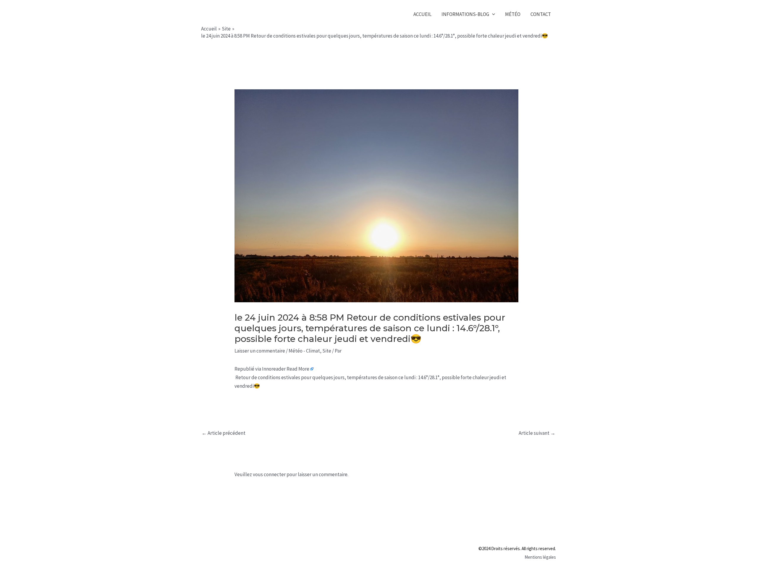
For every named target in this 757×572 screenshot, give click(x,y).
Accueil (422, 14)
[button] (492, 14)
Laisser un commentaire (259, 351)
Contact (540, 14)
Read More (298, 369)
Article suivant (537, 433)
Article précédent (223, 433)
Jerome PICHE (239, 14)
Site (326, 351)
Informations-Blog (465, 14)
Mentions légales (540, 557)
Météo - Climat (304, 351)
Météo (512, 14)
